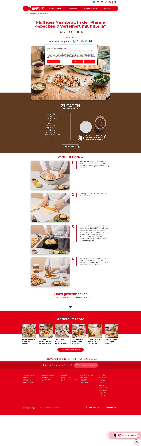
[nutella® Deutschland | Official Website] (36, 8)
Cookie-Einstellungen (53, 61)
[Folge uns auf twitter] (98, 2)
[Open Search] (115, 2)
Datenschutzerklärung (50, 407)
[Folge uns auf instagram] (106, 2)
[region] (71, 55)
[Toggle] (115, 435)
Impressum (28, 408)
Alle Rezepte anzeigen (70, 349)
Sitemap (33, 408)
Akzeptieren (89, 61)
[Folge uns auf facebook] (94, 2)
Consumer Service (41, 407)
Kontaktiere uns (90, 359)
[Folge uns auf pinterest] (110, 2)
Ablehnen (77, 61)
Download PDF (70, 146)
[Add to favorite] (70, 306)
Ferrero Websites (29, 375)
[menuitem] (56, 8)
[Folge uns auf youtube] (102, 2)
